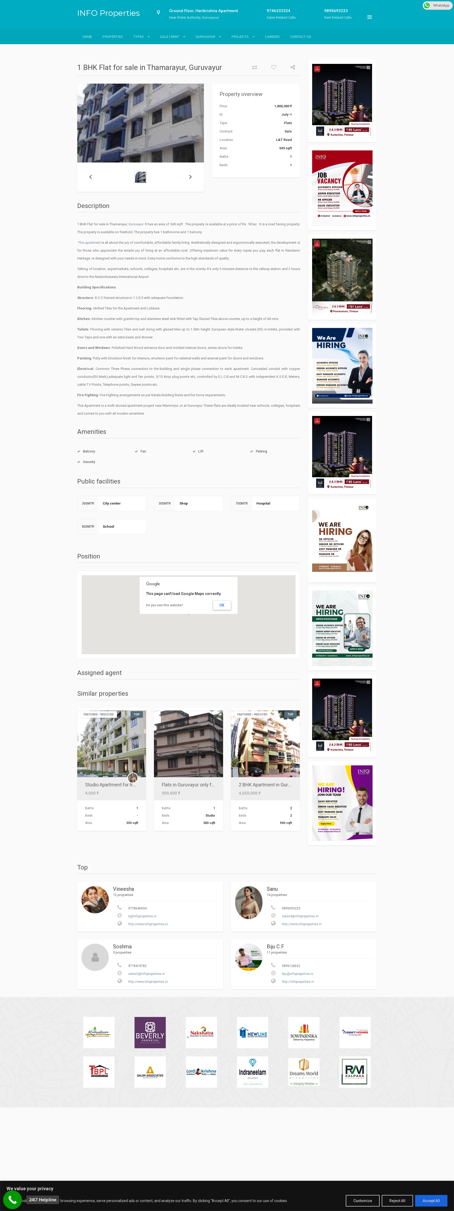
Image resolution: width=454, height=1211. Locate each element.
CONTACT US (300, 37)
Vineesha (123, 889)
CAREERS (272, 37)
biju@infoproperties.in (297, 974)
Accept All (431, 1201)
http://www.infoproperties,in (148, 924)
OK (221, 605)
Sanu (272, 889)
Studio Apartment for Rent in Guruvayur (126, 784)
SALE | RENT (169, 37)
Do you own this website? (164, 605)
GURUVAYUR (205, 37)
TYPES (138, 37)
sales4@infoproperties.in (300, 916)
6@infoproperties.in (142, 916)
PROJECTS (240, 37)
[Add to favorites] (272, 67)
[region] (227, 1196)
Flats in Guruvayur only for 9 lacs (195, 784)
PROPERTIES (112, 37)
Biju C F (275, 946)
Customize (362, 1201)
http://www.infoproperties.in (302, 924)
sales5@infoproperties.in (146, 974)
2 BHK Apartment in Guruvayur (270, 784)
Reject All (397, 1201)
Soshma (122, 946)
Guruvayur (135, 224)
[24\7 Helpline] (12, 1199)
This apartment (89, 243)
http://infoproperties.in (298, 982)
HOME (87, 37)
